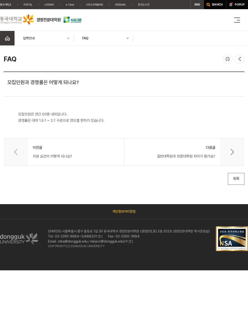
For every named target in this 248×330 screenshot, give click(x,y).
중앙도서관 (143, 4)
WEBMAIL (120, 4)
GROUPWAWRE (94, 4)
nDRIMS (49, 4)
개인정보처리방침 (124, 211)
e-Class (70, 4)
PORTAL (27, 4)
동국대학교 (5, 4)
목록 (236, 178)
